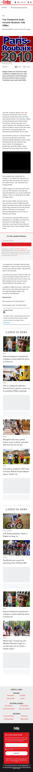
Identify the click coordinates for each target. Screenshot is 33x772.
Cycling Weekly (8, 29)
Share (6, 66)
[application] (16, 161)
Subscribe (23, 2)
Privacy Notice (22, 250)
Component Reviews (8, 719)
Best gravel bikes (24, 705)
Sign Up (16, 753)
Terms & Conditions (15, 760)
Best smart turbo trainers (8, 708)
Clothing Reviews (24, 719)
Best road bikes (8, 705)
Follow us (19, 66)
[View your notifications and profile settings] (15, 2)
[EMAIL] (4, 312)
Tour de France (10, 695)
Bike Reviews (24, 716)
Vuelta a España (10, 698)
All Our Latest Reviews (8, 716)
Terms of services (20, 249)
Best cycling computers (24, 708)
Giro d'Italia (22, 695)
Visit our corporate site (23, 765)
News (3, 15)
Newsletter (27, 66)
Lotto (22, 112)
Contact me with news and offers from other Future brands (17, 749)
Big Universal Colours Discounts (19, 7)
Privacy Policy (22, 759)
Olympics (22, 698)
